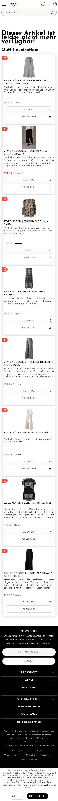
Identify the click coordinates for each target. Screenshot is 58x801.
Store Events (17, 751)
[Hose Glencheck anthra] (29, 278)
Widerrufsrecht (32, 755)
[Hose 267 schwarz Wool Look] (29, 560)
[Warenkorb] (55, 3)
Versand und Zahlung (13, 755)
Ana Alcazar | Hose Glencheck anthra (25, 293)
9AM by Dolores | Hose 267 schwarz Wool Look (28, 574)
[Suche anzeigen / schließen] (37, 4)
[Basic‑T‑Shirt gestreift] (29, 489)
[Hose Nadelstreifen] (29, 419)
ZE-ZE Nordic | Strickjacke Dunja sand (26, 223)
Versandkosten (45, 731)
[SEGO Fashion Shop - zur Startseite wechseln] (12, 4)
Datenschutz (46, 755)
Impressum (33, 760)
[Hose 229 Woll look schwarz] (29, 137)
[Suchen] (51, 12)
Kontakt (40, 751)
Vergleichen (28, 117)
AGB (23, 760)
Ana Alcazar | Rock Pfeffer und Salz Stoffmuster (25, 82)
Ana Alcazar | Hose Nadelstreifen (27, 432)
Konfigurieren (37, 796)
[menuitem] (37, 4)
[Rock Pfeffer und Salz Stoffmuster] (29, 67)
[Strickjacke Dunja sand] (29, 208)
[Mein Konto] (49, 3)
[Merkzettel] (43, 3)
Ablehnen (17, 796)
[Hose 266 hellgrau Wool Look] (29, 348)
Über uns (29, 751)
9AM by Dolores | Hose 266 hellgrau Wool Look (28, 363)
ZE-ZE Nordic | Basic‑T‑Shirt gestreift (29, 503)
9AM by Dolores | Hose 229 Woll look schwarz (25, 152)
